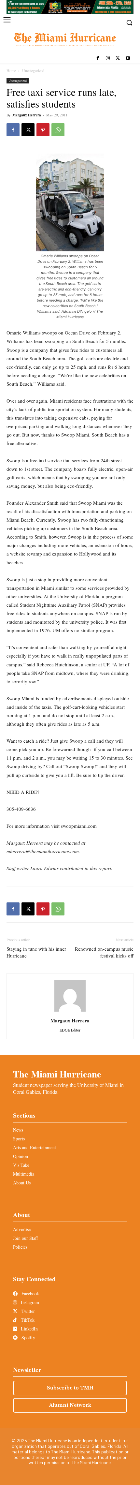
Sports (19, 1139)
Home (11, 70)
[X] (118, 58)
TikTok (27, 1320)
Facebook (29, 1293)
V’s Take (21, 1165)
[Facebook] (98, 58)
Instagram (29, 1302)
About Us (22, 1183)
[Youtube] (128, 58)
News (18, 1130)
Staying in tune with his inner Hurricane (36, 952)
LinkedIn (29, 1329)
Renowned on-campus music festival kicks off (104, 952)
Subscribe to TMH (70, 1388)
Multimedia (23, 1174)
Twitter (27, 1311)
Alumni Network (70, 1405)
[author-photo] (70, 1011)
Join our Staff (25, 1238)
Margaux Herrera (26, 115)
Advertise (22, 1229)
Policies (20, 1247)
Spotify (27, 1337)
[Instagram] (108, 58)
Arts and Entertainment (34, 1147)
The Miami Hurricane (57, 1074)
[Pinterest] (42, 129)
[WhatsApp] (57, 129)
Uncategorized (33, 70)
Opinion (20, 1156)
